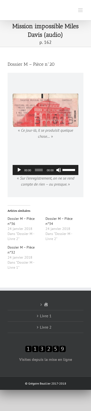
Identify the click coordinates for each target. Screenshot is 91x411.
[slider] (69, 169)
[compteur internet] (45, 348)
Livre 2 (46, 327)
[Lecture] (19, 170)
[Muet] (58, 170)
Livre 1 (46, 315)
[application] (45, 170)
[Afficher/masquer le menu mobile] (80, 10)
